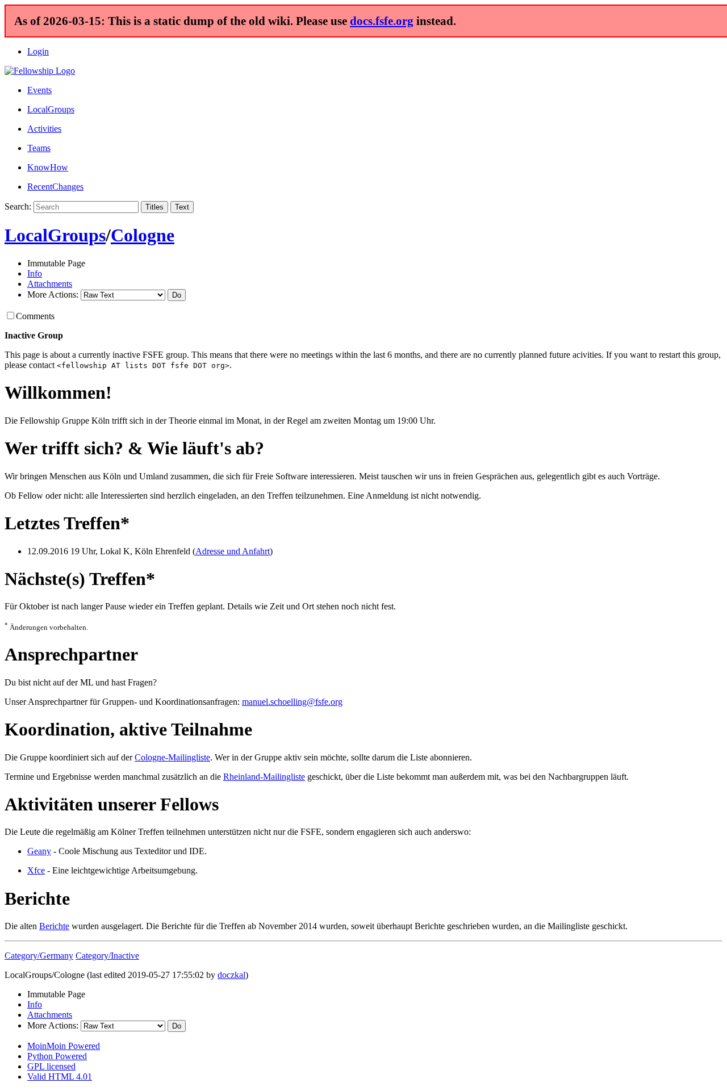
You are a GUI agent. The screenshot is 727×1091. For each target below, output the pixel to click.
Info (34, 273)
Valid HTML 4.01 (59, 1076)
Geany (39, 851)
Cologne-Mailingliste (172, 757)
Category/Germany (39, 955)
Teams (39, 148)
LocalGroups (50, 109)
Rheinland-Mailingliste (264, 776)
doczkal (231, 975)
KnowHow (47, 167)
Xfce (36, 870)
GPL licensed (51, 1066)
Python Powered (57, 1056)
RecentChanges (55, 186)
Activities (44, 128)
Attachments (49, 284)
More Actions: (52, 294)
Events (39, 90)
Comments (35, 316)
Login (38, 51)
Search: (18, 206)
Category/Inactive (107, 955)
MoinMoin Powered (63, 1046)
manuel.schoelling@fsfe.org (292, 702)
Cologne (142, 235)
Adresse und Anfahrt (232, 551)
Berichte (54, 926)
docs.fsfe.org (381, 20)
